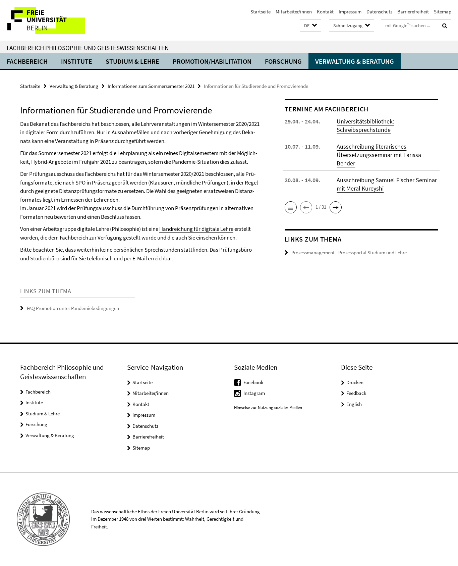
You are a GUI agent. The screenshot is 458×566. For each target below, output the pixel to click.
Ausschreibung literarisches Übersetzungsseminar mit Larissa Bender (379, 155)
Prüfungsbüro (235, 249)
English (354, 404)
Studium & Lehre (132, 61)
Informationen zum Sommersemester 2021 (151, 86)
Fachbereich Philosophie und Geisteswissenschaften (88, 48)
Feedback (356, 393)
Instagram (254, 393)
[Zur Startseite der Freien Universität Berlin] (56, 20)
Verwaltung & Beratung (354, 61)
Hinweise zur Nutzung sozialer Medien (268, 407)
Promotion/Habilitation (212, 61)
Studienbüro (44, 258)
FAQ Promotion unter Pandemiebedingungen (73, 308)
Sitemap (442, 11)
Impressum (350, 11)
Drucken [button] (354, 382)
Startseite (260, 11)
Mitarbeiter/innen (294, 11)
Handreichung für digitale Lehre (196, 229)
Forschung (283, 61)
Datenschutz (379, 11)
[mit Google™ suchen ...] (445, 25)
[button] (310, 25)
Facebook (253, 382)
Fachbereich (27, 61)
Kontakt (325, 11)
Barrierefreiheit (413, 11)
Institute (76, 61)
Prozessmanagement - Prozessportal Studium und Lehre (349, 252)
